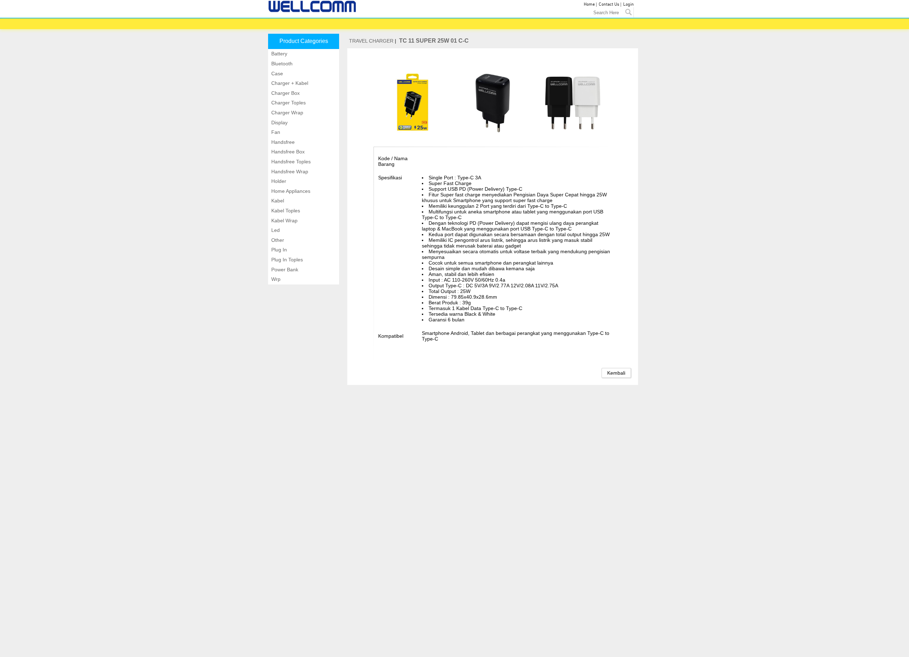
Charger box (285, 93)
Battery (278, 53)
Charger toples (288, 102)
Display (279, 122)
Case (276, 73)
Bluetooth (281, 63)
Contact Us (609, 4)
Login (628, 4)
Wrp (275, 279)
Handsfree (282, 142)
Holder (278, 181)
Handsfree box (287, 151)
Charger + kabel (289, 83)
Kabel (277, 200)
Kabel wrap (284, 220)
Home (589, 4)
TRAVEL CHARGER (371, 41)
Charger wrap (286, 112)
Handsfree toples (290, 161)
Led (275, 230)
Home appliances (290, 191)
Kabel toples (285, 210)
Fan (275, 132)
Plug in (278, 250)
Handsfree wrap (289, 171)
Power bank (284, 269)
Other (277, 240)
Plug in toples (286, 259)
